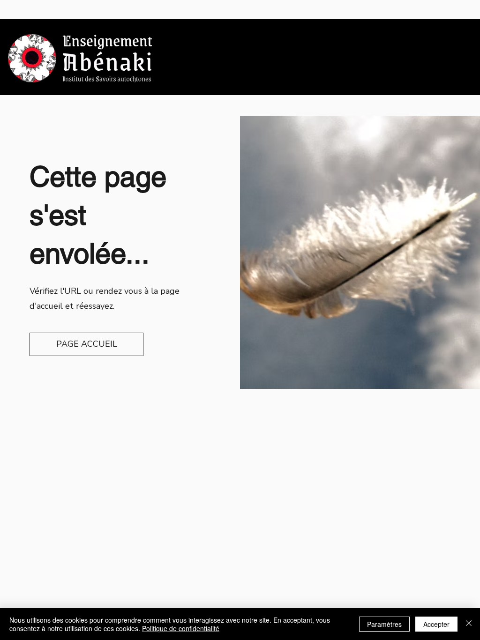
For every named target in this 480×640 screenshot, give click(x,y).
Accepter (436, 624)
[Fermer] (468, 624)
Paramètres (384, 624)
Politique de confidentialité (180, 628)
